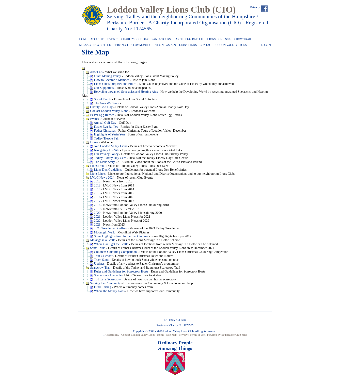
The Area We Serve (106, 103)
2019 (96, 209)
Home (83, 38)
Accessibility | (112, 334)
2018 (96, 205)
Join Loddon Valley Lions (110, 146)
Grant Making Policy (107, 76)
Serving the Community (131, 44)
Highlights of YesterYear (109, 134)
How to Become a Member (111, 80)
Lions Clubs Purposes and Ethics (114, 83)
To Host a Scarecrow (107, 279)
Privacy (255, 7)
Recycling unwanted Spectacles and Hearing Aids (125, 91)
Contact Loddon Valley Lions (222, 44)
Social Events (102, 99)
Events (112, 38)
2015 (96, 193)
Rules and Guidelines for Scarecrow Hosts (120, 271)
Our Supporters (103, 87)
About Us (97, 38)
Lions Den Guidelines (107, 169)
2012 (96, 181)
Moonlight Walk (104, 232)
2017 (96, 201)
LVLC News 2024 (164, 44)
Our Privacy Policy (105, 154)
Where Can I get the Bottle (110, 244)
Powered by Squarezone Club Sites (227, 334)
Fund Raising (102, 287)
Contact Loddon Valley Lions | (138, 334)
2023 (96, 224)
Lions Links (187, 44)
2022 (96, 220)
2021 (96, 216)
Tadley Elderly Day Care (109, 158)
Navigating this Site (106, 150)
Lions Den (214, 38)
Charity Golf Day (134, 38)
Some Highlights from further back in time (120, 236)
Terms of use (197, 334)
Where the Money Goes (109, 291)
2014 (96, 189)
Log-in (265, 44)
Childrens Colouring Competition (115, 251)
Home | (160, 334)
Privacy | (183, 334)
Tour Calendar (102, 256)
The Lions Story (104, 162)
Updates (99, 263)
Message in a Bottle (95, 44)
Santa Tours (160, 38)
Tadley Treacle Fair (106, 138)
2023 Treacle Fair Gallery (110, 228)
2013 (96, 185)
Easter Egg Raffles (188, 38)
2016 (96, 197)
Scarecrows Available (107, 275)
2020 (96, 212)
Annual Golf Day (104, 122)
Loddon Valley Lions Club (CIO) (171, 9)
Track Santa (101, 259)
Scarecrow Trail (238, 38)
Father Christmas (104, 130)
